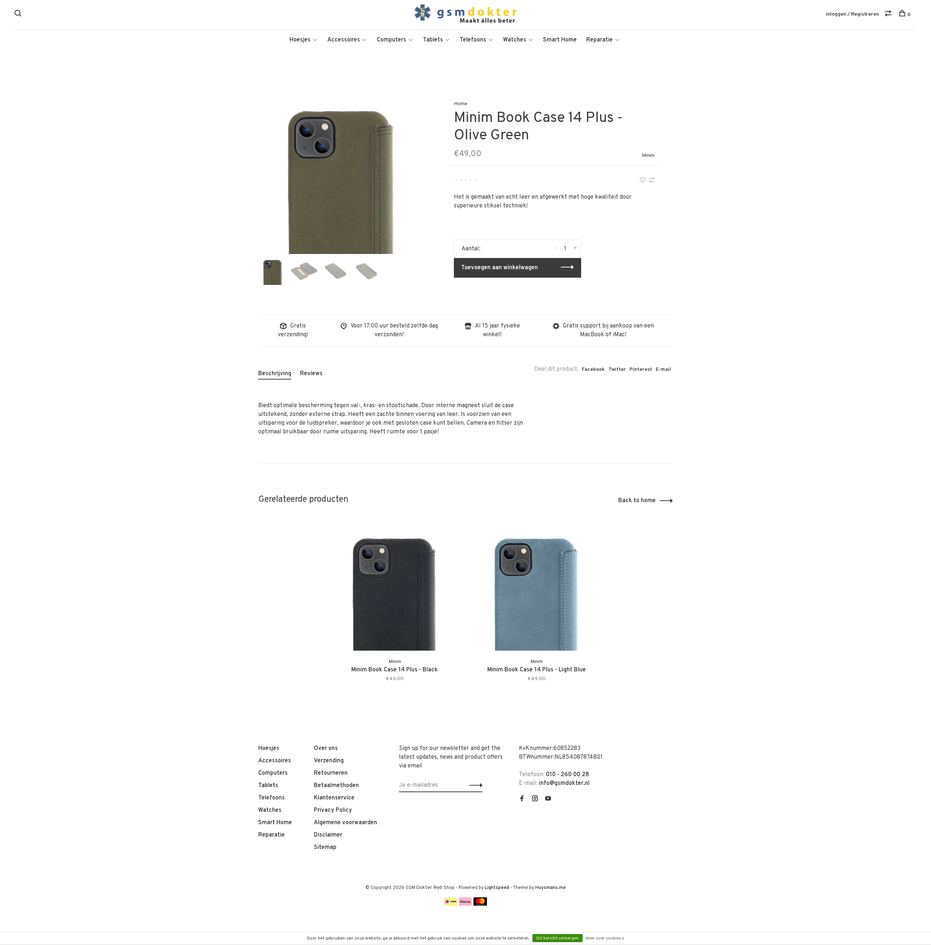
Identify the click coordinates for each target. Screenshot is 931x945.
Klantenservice (334, 798)
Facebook (593, 369)
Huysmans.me (550, 888)
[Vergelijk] (889, 15)
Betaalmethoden (336, 785)
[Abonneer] (474, 785)
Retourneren (331, 773)
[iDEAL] (450, 904)
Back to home (637, 500)
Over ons (326, 748)
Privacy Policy (333, 810)
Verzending (329, 761)
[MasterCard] (480, 904)
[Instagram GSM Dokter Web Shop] (535, 799)
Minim (648, 155)
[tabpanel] (341, 170)
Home (460, 104)
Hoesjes (300, 40)
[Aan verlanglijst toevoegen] (643, 181)
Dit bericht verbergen (557, 938)
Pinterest (641, 369)
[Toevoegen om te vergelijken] (652, 181)
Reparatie (599, 40)
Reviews (311, 373)
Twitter (617, 369)
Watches (514, 40)
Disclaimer (328, 835)
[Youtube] (548, 799)
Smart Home (560, 40)
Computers (391, 40)
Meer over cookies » (605, 938)
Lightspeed (497, 888)
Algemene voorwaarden (345, 822)
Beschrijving (274, 373)
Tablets (433, 40)
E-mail (663, 369)
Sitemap (325, 847)
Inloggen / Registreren (852, 14)
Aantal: (470, 249)
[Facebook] (522, 799)
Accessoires (343, 40)
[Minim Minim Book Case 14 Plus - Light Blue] (536, 585)
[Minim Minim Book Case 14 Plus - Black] (394, 585)
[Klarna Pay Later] (465, 904)
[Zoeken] (19, 15)
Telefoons (473, 40)
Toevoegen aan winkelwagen (499, 267)
